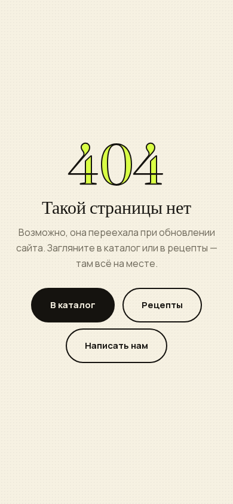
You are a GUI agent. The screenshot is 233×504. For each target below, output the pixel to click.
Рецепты (162, 305)
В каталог (73, 305)
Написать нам (116, 345)
